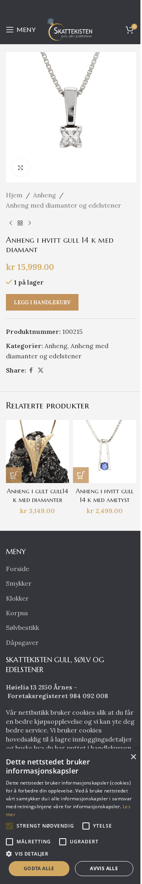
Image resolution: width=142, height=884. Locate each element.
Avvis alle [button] (104, 868)
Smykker (19, 583)
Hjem (14, 195)
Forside (17, 569)
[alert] (71, 816)
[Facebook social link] (31, 370)
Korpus (17, 613)
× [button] (133, 757)
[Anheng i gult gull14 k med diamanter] (37, 451)
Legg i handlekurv (42, 302)
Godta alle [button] (39, 868)
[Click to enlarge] (21, 167)
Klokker (17, 598)
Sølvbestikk (22, 627)
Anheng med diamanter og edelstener (63, 205)
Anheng (44, 195)
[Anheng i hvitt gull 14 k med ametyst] (104, 451)
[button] (14, 475)
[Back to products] (20, 223)
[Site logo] (71, 29)
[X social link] (41, 370)
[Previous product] (10, 223)
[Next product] (29, 223)
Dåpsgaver (22, 642)
